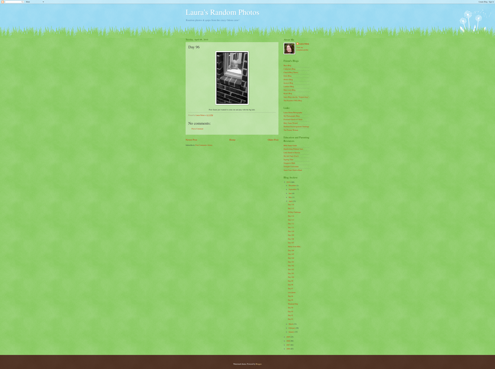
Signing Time (288, 159)
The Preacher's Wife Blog (293, 100)
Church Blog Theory (291, 72)
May (290, 197)
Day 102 (291, 265)
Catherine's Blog (289, 69)
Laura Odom (304, 44)
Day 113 (291, 220)
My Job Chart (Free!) (291, 156)
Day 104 (291, 258)
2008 (288, 341)
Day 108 (291, 239)
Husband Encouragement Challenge (296, 126)
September (293, 189)
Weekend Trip (293, 304)
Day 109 (291, 235)
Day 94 (290, 307)
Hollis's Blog (288, 79)
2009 (288, 337)
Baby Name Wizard (291, 123)
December (292, 185)
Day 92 (290, 315)
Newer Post (191, 139)
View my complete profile (302, 48)
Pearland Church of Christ (293, 119)
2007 (288, 345)
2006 (288, 348)
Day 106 (291, 250)
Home (232, 139)
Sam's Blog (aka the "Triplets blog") (296, 97)
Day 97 (290, 288)
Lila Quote (292, 292)
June (290, 193)
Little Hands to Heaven (292, 152)
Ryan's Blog (288, 93)
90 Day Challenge (294, 212)
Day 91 (290, 319)
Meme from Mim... (295, 246)
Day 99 (290, 281)
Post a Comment (197, 128)
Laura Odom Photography (293, 112)
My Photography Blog (292, 116)
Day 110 (291, 231)
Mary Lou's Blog (289, 90)
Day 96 (290, 296)
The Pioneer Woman (291, 130)
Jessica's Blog (288, 83)
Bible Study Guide (290, 145)
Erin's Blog (287, 76)
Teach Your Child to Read (293, 170)
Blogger (258, 364)
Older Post (273, 139)
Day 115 (291, 208)
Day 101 (291, 273)
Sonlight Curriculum (291, 166)
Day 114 (291, 216)
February (292, 328)
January (292, 332)
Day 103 (291, 262)
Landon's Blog (289, 86)
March (291, 324)
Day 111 (291, 227)
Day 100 (291, 277)
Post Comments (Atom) (203, 145)
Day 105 (291, 254)
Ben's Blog (287, 65)
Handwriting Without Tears (293, 149)
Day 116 (291, 204)
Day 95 (290, 300)
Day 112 (291, 223)
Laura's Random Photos (222, 12)
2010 (288, 182)
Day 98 (290, 284)
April (291, 201)
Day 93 (290, 311)
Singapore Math (289, 163)
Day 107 (291, 242)
